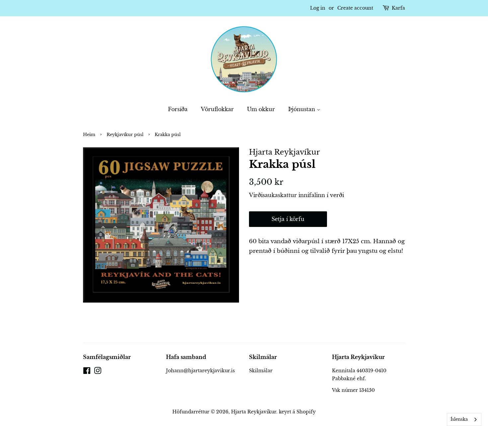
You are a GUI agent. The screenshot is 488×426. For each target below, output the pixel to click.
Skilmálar (261, 371)
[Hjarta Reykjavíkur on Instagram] (97, 372)
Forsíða (178, 109)
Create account (355, 8)
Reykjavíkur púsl (125, 134)
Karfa (398, 8)
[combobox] (464, 419)
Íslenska (459, 419)
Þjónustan (302, 109)
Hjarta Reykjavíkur (253, 412)
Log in (317, 8)
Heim (89, 134)
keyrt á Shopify (297, 412)
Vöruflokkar (217, 109)
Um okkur (261, 109)
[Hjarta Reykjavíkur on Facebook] (87, 372)
